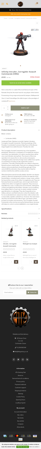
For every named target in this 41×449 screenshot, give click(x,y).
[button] (20, 65)
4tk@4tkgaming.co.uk (21, 351)
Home (5, 18)
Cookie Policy (20, 396)
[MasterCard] (17, 435)
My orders (20, 415)
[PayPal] (22, 435)
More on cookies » (34, 447)
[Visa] (34, 435)
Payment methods (20, 384)
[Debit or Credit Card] (11, 435)
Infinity (4, 68)
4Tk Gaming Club (20, 372)
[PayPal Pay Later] (28, 435)
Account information (20, 412)
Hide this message (22, 447)
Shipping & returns (20, 390)
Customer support (20, 387)
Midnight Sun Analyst (30, 244)
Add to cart (25, 108)
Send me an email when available (20, 83)
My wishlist (20, 421)
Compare (20, 424)
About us (20, 375)
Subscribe (33, 292)
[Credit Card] (5, 435)
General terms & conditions (20, 378)
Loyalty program (20, 403)
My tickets (21, 418)
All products (20, 427)
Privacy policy (20, 381)
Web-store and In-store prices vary (20, 14)
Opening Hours (20, 399)
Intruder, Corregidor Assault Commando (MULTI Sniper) (10, 246)
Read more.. (12, 101)
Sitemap (20, 393)
